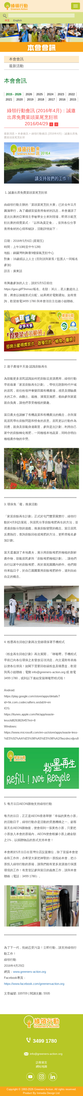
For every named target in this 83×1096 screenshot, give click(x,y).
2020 (19, 99)
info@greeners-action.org (46, 1053)
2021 (9, 99)
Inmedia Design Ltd (48, 1093)
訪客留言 (41, 1062)
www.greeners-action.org (29, 971)
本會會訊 (16, 59)
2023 (61, 94)
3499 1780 (45, 1041)
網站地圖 (41, 1066)
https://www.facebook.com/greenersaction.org (34, 983)
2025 (39, 94)
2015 (73, 99)
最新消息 (9, 133)
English (17, 20)
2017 (51, 99)
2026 (29, 94)
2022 (71, 94)
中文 (7, 20)
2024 (50, 94)
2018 (41, 99)
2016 (62, 99)
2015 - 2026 (13, 94)
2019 (30, 99)
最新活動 (16, 66)
